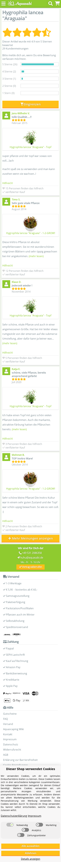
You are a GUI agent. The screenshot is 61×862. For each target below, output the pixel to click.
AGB (5, 754)
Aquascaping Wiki (13, 729)
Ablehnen (30, 853)
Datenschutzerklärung (14, 816)
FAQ (5, 719)
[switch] (10, 825)
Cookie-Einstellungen (15, 765)
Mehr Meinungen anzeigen (32, 538)
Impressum (10, 739)
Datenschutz (10, 744)
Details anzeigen (30, 859)
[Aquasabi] (19, 3)
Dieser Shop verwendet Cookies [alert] (30, 769)
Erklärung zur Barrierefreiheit (20, 760)
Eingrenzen (32, 104)
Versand (8, 724)
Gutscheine (10, 713)
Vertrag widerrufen (31, 567)
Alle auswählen (30, 846)
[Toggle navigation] (3, 3)
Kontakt (7, 734)
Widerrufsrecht (12, 749)
